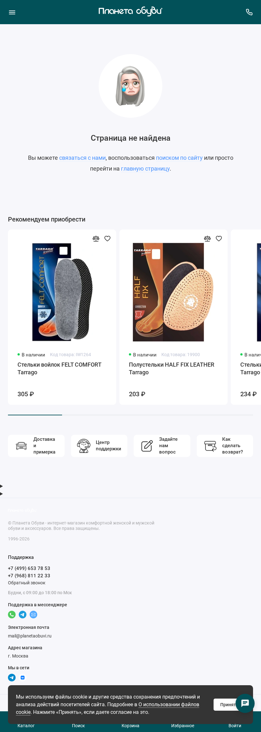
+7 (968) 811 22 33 (29, 576)
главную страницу (145, 168)
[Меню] (12, 12)
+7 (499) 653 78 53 (29, 568)
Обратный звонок (27, 582)
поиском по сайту (179, 157)
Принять (229, 704)
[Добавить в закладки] (107, 238)
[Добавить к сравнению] (96, 238)
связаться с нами (82, 157)
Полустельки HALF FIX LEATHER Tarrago (171, 368)
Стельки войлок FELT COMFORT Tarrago (59, 368)
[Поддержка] (249, 12)
